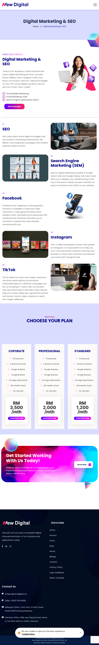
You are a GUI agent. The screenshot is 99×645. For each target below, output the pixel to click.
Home (36, 26)
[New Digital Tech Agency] (15, 5)
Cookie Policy (28, 634)
